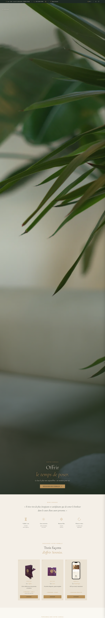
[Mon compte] (95, 1)
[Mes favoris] (98, 1)
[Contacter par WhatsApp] (45, 1)
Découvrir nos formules (52, 486)
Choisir (28, 596)
